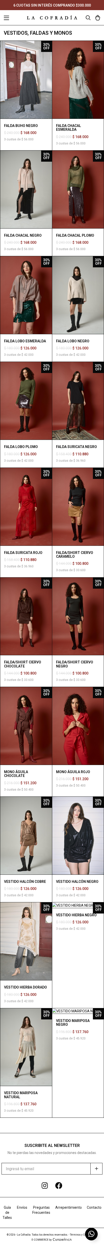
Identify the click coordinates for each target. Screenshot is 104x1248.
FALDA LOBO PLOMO (21, 447)
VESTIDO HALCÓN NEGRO (77, 882)
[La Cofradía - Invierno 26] (52, 17)
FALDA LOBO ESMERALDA (25, 341)
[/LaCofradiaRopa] (58, 1185)
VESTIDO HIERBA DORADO (25, 987)
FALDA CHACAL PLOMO (75, 235)
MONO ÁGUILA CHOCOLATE (16, 774)
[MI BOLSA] (97, 17)
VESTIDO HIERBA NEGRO (76, 915)
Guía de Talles (7, 1212)
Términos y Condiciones (83, 1234)
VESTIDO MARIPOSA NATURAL (21, 1095)
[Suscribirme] (96, 1169)
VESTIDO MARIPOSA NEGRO (73, 1023)
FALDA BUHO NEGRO (21, 126)
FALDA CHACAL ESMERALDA (68, 128)
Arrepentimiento (68, 1207)
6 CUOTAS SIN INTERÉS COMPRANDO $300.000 (52, 5)
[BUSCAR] (88, 17)
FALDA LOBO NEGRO (72, 341)
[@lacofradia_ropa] (45, 1185)
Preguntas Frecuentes (41, 1210)
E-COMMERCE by (42, 1239)
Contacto (94, 1207)
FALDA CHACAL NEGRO (23, 235)
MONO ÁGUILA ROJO (73, 772)
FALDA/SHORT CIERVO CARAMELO (74, 554)
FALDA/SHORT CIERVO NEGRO (74, 664)
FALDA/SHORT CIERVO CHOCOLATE (22, 664)
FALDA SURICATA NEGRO (76, 447)
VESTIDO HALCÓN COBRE (25, 882)
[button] (6, 18)
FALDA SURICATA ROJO (23, 553)
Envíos (22, 1207)
